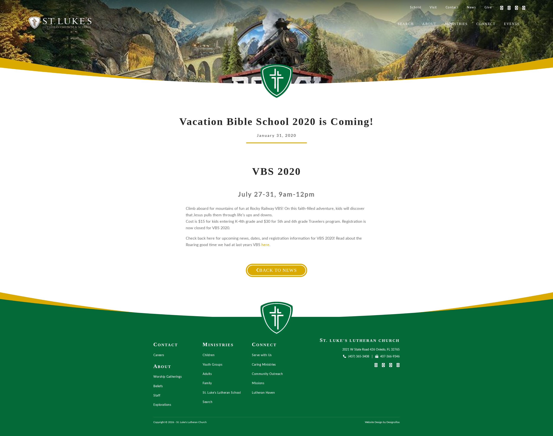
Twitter (514, 8)
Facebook (499, 8)
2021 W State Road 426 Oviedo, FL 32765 (371, 349)
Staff (156, 395)
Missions (258, 383)
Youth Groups (212, 364)
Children (209, 355)
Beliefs (158, 386)
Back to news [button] (278, 270)
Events (512, 24)
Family (207, 383)
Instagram (521, 8)
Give (488, 7)
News (471, 7)
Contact (452, 7)
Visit (433, 7)
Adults (207, 374)
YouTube (507, 8)
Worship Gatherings (167, 376)
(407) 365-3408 (358, 356)
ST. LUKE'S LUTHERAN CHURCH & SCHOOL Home (277, 318)
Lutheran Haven (263, 392)
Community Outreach (267, 374)
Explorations (162, 404)
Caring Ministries (264, 364)
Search (406, 24)
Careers (158, 355)
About (429, 24)
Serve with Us (262, 355)
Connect (486, 24)
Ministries (456, 24)
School (415, 7)
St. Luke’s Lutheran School (222, 392)
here (265, 245)
